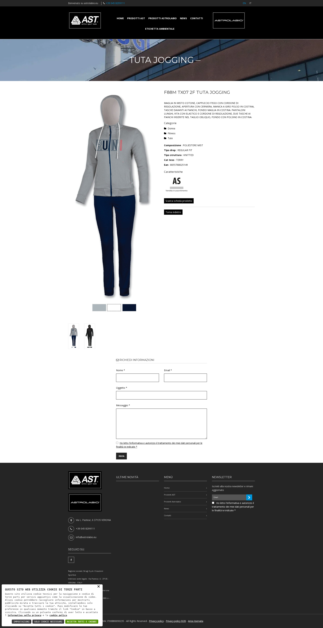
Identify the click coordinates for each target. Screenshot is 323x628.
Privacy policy (156, 621)
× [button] (98, 586)
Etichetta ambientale (159, 28)
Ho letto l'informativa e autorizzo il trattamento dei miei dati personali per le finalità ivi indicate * (233, 506)
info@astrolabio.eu (86, 537)
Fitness (171, 133)
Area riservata (195, 621)
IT (250, 3)
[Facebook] (71, 560)
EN (244, 3)
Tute (170, 138)
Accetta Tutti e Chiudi (82, 621)
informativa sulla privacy (24, 615)
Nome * (120, 370)
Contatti (196, 18)
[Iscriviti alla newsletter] (249, 497)
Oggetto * (121, 387)
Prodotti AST (136, 18)
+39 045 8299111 (115, 3)
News (183, 18)
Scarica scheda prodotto (179, 200)
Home (120, 18)
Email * (168, 370)
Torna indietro (173, 212)
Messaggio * (123, 405)
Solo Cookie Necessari (48, 621)
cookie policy (58, 615)
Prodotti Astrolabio (162, 18)
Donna (171, 128)
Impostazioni (21, 621)
